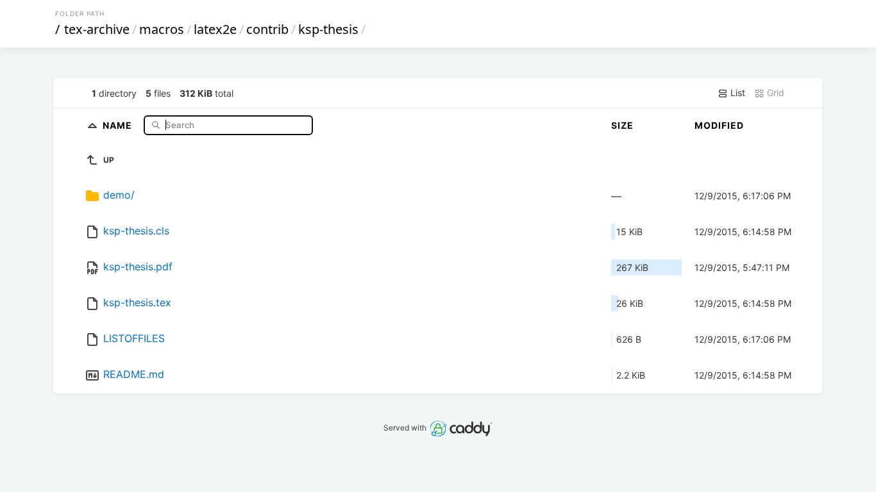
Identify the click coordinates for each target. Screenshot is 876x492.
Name (119, 124)
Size (622, 125)
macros (161, 29)
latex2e (215, 29)
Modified (719, 125)
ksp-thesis (328, 29)
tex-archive (97, 29)
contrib (267, 29)
